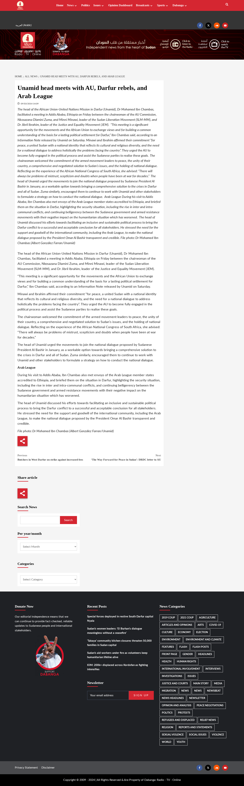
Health (166, 661)
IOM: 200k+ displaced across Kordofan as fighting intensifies (117, 667)
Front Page (169, 654)
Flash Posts (201, 647)
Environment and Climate (203, 639)
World (166, 742)
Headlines (205, 654)
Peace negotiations (210, 705)
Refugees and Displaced (178, 720)
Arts (201, 625)
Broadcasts (142, 5)
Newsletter (197, 698)
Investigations (172, 676)
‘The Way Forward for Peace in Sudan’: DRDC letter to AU (126, 457)
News (70, 5)
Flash (183, 647)
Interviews (213, 669)
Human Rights (186, 661)
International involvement (181, 669)
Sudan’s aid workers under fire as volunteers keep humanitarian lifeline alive (117, 655)
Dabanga (178, 5)
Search (68, 520)
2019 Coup (168, 617)
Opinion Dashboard (120, 5)
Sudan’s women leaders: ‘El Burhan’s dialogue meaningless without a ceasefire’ (114, 630)
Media (218, 683)
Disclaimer (48, 767)
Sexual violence (173, 735)
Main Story (201, 683)
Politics (85, 5)
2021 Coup (187, 617)
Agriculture (207, 617)
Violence (218, 735)
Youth (181, 742)
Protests (184, 713)
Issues (97, 5)
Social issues (197, 735)
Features (168, 647)
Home (59, 5)
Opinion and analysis (176, 705)
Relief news (208, 720)
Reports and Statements (195, 727)
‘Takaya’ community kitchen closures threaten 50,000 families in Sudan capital (119, 643)
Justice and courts (175, 683)
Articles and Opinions (177, 625)
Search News (27, 507)
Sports (161, 5)
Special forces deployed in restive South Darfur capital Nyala (120, 618)
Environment (171, 639)
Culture (167, 632)
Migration (169, 691)
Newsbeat (214, 691)
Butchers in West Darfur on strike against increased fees (50, 457)
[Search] (227, 4)
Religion (167, 727)
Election (202, 632)
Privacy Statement (26, 767)
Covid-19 (215, 625)
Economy (184, 632)
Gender (188, 654)
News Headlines (173, 698)
